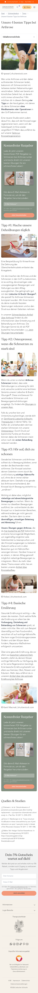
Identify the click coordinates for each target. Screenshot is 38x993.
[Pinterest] (23, 944)
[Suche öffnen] (17, 7)
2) (12, 129)
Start (3, 13)
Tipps (24, 13)
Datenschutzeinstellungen (19, 984)
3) (13, 129)
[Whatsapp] (11, 944)
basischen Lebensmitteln (21, 655)
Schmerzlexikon (13, 13)
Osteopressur (7, 431)
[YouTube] (27, 944)
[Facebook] (14, 944)
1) (24, 97)
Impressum (16, 980)
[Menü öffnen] (34, 7)
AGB (9, 980)
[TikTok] (20, 944)
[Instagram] (17, 944)
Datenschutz (26, 980)
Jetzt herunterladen (19, 215)
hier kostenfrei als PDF (14, 531)
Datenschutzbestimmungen (21, 208)
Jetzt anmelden (19, 893)
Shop (28, 7)
